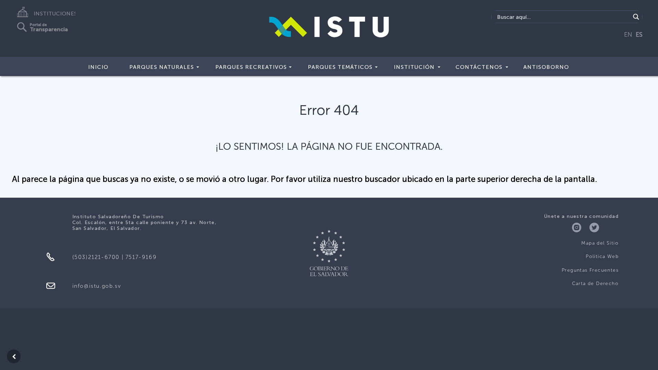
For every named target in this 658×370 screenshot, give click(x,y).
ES (639, 34)
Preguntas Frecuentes (590, 270)
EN (628, 34)
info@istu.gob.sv (96, 286)
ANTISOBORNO (546, 67)
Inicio (98, 67)
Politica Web (602, 256)
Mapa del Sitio (600, 243)
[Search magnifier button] (636, 17)
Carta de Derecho (595, 283)
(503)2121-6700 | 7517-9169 (114, 257)
